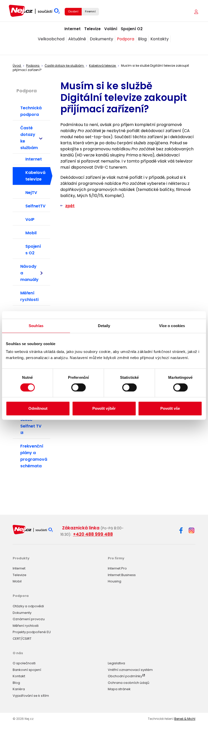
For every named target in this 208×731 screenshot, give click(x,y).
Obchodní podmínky (125, 676)
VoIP (29, 219)
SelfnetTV (35, 206)
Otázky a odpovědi (28, 606)
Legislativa (116, 663)
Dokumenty (101, 39)
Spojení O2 (132, 28)
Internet (72, 28)
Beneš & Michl (184, 719)
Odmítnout (37, 408)
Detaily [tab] (104, 326)
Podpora (125, 39)
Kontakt (19, 676)
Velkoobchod (51, 39)
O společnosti (24, 663)
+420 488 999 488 (93, 534)
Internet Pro (117, 568)
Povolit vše (170, 408)
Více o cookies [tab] (172, 326)
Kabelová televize (35, 176)
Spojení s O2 (33, 249)
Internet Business (122, 575)
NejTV (31, 192)
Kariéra (19, 689)
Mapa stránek (119, 689)
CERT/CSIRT (22, 638)
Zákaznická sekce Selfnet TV (32, 419)
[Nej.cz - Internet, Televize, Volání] (34, 11)
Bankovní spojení (27, 669)
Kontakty (159, 39)
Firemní (90, 11)
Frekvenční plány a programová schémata (33, 456)
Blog (142, 39)
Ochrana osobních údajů (128, 682)
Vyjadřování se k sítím (31, 695)
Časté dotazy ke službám (29, 138)
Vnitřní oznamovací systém (130, 669)
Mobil (31, 233)
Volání (110, 28)
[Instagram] (191, 531)
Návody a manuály (29, 272)
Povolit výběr (104, 408)
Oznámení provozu (29, 619)
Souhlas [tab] (36, 326)
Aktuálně (77, 39)
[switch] (78, 387)
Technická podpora (31, 111)
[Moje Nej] (196, 12)
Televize (92, 28)
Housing (114, 581)
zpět (70, 206)
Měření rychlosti (29, 296)
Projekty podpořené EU (32, 632)
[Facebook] (181, 531)
